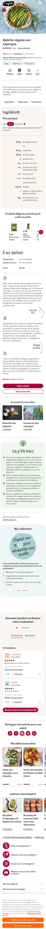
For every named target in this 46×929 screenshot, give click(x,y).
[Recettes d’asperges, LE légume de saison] (12, 814)
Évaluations (36, 102)
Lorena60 (16, 654)
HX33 (14, 682)
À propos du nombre (24, 124)
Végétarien (17, 63)
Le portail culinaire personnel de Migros (17, 837)
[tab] (23, 883)
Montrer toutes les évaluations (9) (20, 709)
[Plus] (39, 674)
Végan (6, 63)
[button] (7, 656)
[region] (23, 911)
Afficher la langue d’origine (14, 669)
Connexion (24, 590)
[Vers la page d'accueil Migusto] (8, 2)
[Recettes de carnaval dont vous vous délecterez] (33, 814)
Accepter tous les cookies (23, 925)
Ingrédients (9, 102)
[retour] (4, 10)
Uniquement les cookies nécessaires (23, 920)
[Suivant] (41, 232)
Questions (30, 635)
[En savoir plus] (12, 425)
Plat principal (29, 63)
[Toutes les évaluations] (8, 48)
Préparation (23, 102)
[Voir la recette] (12, 766)
